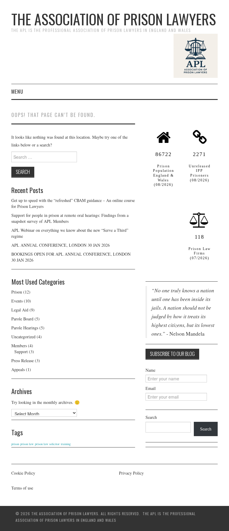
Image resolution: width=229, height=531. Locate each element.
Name (150, 370)
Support (21, 351)
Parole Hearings (24, 328)
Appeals (18, 369)
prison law (27, 444)
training (66, 444)
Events (17, 301)
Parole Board (22, 319)
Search (151, 417)
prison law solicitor (47, 444)
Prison (16, 292)
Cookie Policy (23, 473)
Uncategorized (23, 336)
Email (151, 388)
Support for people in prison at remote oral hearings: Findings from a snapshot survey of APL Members (70, 218)
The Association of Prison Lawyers (113, 19)
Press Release (22, 360)
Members (19, 345)
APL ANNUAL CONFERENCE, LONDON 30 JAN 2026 (60, 245)
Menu (17, 91)
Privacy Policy (131, 473)
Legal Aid (19, 310)
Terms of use (22, 488)
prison (15, 444)
